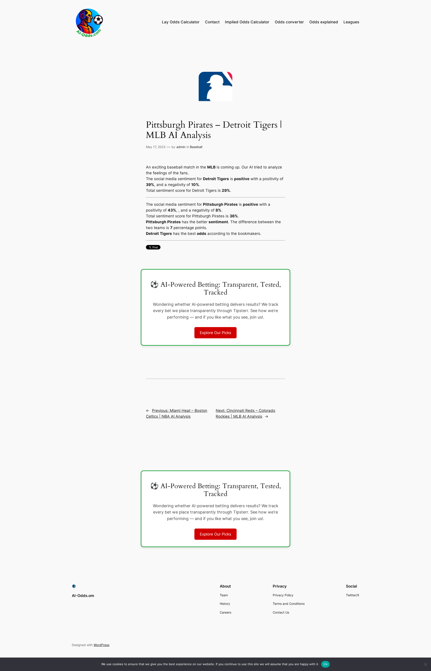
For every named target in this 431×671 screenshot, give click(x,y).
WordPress (101, 645)
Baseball (196, 147)
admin (180, 147)
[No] (425, 664)
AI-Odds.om (83, 595)
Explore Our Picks (215, 332)
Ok (325, 664)
